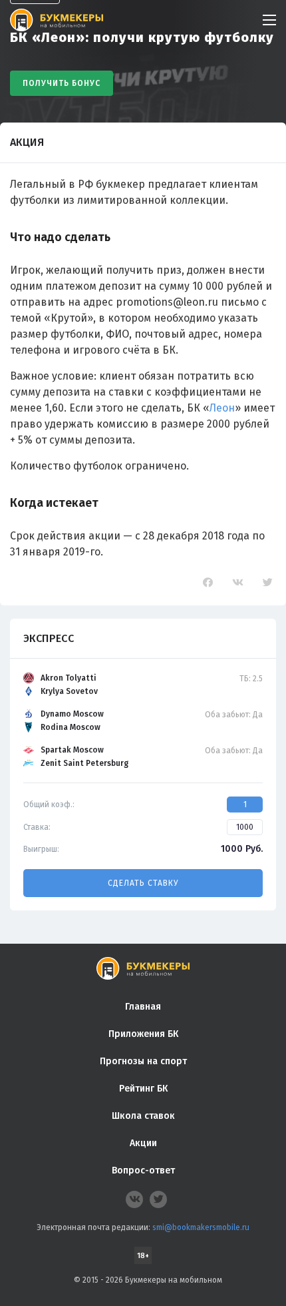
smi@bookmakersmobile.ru (200, 1227)
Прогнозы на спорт (143, 1061)
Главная (143, 1006)
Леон (222, 408)
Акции (143, 1143)
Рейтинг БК (143, 1088)
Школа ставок (143, 1116)
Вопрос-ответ (143, 1170)
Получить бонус (61, 83)
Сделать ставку (143, 883)
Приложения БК (143, 1034)
